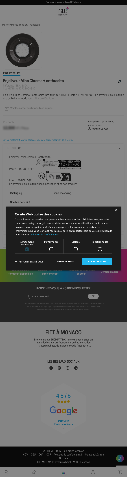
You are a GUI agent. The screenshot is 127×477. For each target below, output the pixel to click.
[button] (29, 261)
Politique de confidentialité (45, 234)
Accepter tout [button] (97, 261)
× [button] (115, 210)
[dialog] (63, 238)
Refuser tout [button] (65, 261)
